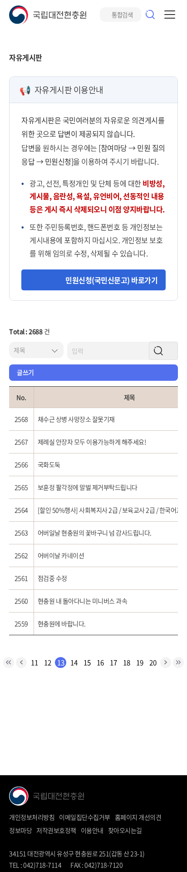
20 (152, 663)
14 (73, 663)
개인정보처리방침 (31, 817)
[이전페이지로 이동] (21, 662)
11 (34, 663)
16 (100, 663)
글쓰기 (25, 372)
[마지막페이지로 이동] (178, 662)
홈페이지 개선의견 (138, 817)
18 (126, 663)
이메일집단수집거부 (84, 817)
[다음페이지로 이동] (165, 662)
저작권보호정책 (56, 830)
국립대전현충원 (47, 15)
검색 (150, 15)
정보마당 (20, 830)
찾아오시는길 (125, 830)
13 (60, 663)
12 (47, 663)
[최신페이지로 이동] (8, 662)
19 (139, 663)
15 (87, 663)
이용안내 (92, 830)
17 (113, 663)
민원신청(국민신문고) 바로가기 (111, 279)
